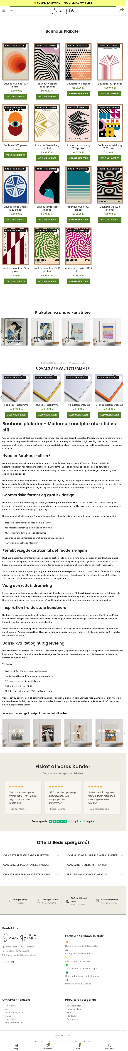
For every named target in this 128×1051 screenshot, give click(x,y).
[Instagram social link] (8, 962)
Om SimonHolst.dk (13, 1022)
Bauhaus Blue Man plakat (47, 208)
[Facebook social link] (4, 962)
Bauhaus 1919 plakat (78, 83)
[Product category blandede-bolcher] (16, 733)
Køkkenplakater (74, 1009)
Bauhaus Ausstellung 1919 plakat (78, 147)
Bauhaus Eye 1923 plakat (110, 208)
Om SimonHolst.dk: (16, 1000)
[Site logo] (63, 10)
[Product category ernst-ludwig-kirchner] (109, 733)
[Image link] (31, 937)
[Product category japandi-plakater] (16, 332)
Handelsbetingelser (13, 1012)
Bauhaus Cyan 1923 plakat (78, 208)
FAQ (6, 1009)
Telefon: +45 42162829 (17, 951)
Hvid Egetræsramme (78, 404)
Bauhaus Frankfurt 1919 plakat (16, 270)
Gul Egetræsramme (47, 404)
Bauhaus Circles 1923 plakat (16, 85)
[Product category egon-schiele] (78, 733)
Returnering (10, 1005)
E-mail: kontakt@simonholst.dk (21, 955)
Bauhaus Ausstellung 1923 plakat (110, 147)
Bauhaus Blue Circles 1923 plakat (16, 208)
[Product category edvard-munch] (47, 733)
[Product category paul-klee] (109, 332)
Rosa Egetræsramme (16, 404)
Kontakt (7, 1016)
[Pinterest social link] (12, 962)
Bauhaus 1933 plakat (16, 145)
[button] (124, 331)
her (65, 713)
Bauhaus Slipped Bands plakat (47, 85)
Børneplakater (74, 1005)
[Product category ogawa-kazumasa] (78, 332)
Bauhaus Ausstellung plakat (47, 147)
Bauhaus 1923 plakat (110, 83)
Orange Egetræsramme (109, 404)
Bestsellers (72, 1019)
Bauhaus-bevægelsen (13, 615)
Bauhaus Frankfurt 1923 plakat (47, 270)
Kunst (69, 1012)
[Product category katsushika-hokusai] (47, 332)
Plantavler (72, 1016)
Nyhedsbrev (10, 1019)
